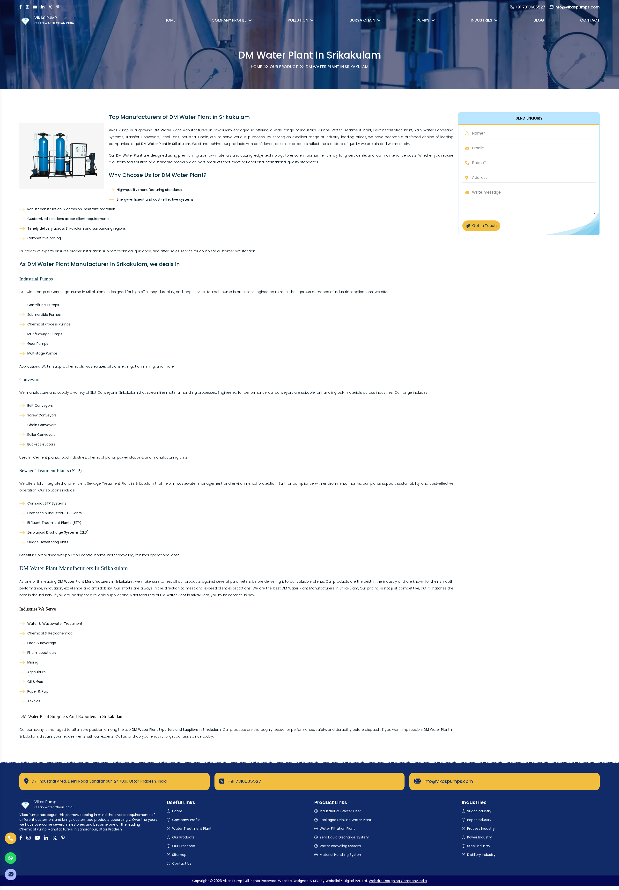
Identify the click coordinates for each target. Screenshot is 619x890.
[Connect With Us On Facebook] (20, 7)
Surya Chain (362, 20)
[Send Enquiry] (10, 874)
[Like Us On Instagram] (27, 7)
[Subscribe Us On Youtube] (35, 7)
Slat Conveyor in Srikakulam (114, 392)
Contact (590, 20)
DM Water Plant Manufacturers (308, 588)
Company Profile (229, 20)
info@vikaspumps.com (448, 781)
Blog (539, 20)
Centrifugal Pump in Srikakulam (78, 291)
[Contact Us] (10, 838)
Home (170, 20)
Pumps (423, 20)
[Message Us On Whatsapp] (10, 858)
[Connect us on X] (50, 7)
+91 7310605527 (244, 781)
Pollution (298, 20)
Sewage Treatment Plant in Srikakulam (120, 483)
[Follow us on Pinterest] (57, 7)
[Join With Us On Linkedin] (42, 7)
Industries (481, 20)
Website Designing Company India (398, 880)
